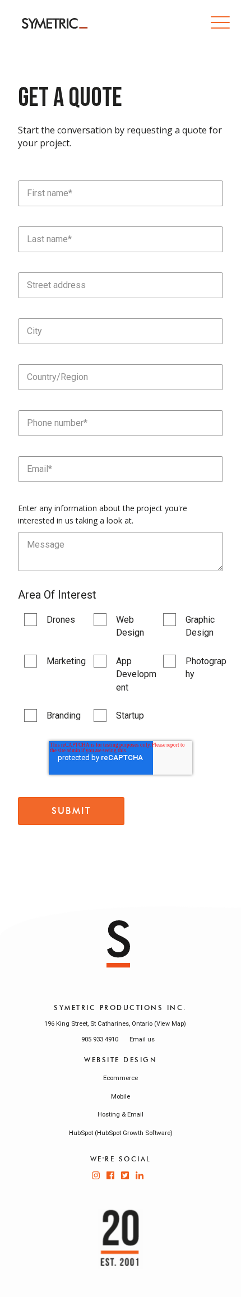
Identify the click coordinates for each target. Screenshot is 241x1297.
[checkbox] (120, 667)
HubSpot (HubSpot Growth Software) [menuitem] (121, 1133)
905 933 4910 (99, 1039)
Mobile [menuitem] (120, 1096)
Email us (142, 1039)
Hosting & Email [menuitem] (120, 1114)
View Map (170, 1023)
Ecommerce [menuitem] (120, 1078)
